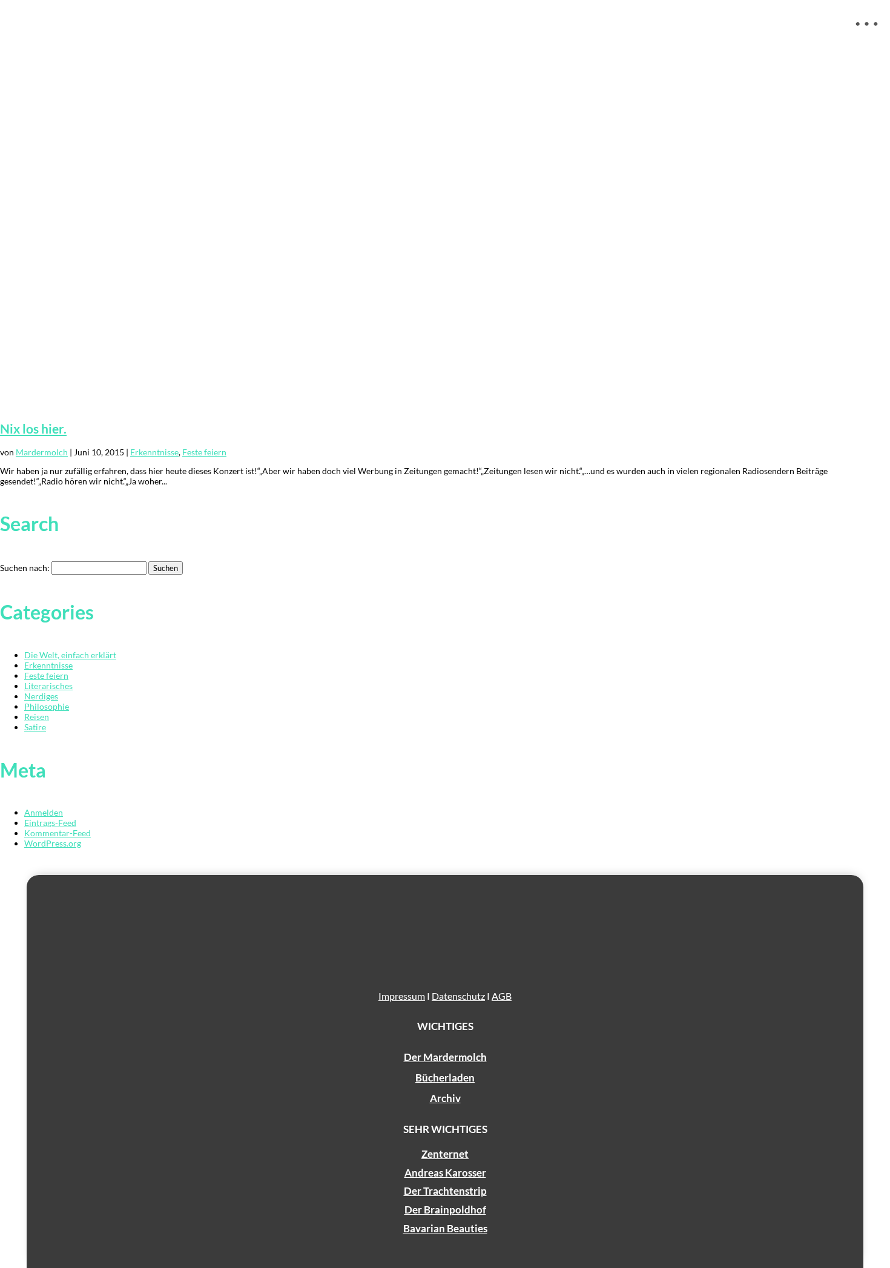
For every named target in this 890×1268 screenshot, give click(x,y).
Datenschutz (458, 996)
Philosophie (46, 706)
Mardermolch (42, 452)
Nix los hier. (33, 428)
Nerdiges (41, 696)
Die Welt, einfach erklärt (70, 655)
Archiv (445, 1098)
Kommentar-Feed (57, 833)
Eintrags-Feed (50, 822)
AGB (502, 996)
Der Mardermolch (445, 1057)
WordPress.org (52, 843)
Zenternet (445, 1153)
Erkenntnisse (154, 452)
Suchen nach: (25, 568)
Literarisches (48, 686)
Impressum (401, 996)
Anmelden (43, 812)
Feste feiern (204, 452)
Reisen (36, 717)
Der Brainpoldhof (445, 1209)
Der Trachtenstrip (445, 1190)
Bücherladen (445, 1077)
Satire (35, 727)
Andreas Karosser (445, 1172)
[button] (867, 33)
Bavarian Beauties (445, 1228)
